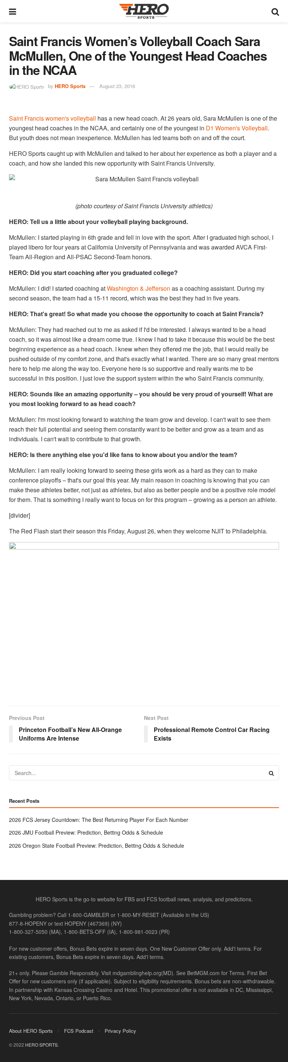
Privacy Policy (120, 1030)
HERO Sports (70, 86)
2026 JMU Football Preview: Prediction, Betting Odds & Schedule (86, 832)
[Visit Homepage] (144, 11)
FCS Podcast (78, 1030)
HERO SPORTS (41, 1044)
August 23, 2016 (117, 86)
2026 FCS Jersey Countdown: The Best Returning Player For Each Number (98, 819)
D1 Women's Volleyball (237, 128)
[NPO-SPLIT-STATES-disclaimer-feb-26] (144, 617)
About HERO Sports (31, 1030)
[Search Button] (275, 11)
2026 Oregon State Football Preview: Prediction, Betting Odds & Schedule (96, 845)
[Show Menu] (12, 11)
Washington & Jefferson (138, 288)
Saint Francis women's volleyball (52, 118)
